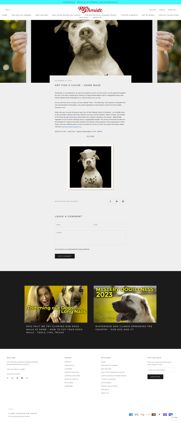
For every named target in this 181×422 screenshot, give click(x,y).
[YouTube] (22, 378)
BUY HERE (90, 136)
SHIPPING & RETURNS (72, 376)
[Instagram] (12, 378)
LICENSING (68, 369)
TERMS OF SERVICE (71, 379)
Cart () (172, 10)
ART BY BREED (148, 15)
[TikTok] (27, 378)
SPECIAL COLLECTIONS (169, 15)
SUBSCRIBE (69, 386)
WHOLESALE (69, 365)
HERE (23, 369)
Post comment (65, 256)
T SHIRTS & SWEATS (129, 15)
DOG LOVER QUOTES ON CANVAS (66, 15)
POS (9, 416)
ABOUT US (97, 17)
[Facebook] (7, 378)
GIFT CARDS (69, 383)
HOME (4, 15)
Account (152, 10)
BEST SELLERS (42, 15)
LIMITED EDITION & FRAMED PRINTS (100, 15)
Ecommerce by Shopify (22, 416)
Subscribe (155, 377)
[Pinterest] (17, 378)
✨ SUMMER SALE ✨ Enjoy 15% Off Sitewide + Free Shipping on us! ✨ (90, 2)
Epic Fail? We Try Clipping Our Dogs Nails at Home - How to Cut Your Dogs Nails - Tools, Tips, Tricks (54, 329)
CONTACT (68, 362)
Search (162, 10)
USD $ (7, 10)
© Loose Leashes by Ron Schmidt (22, 413)
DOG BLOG (84, 17)
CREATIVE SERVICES (72, 372)
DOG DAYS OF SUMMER (21, 15)
